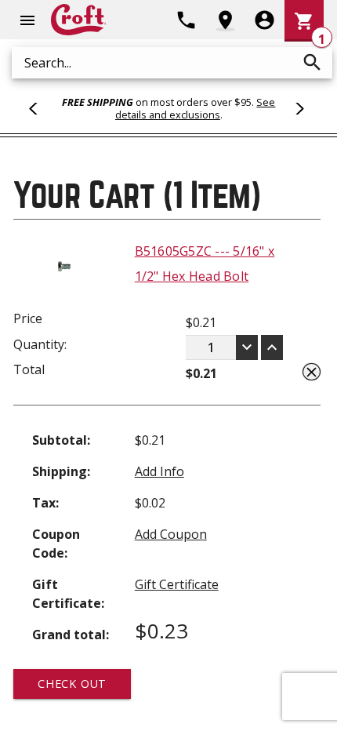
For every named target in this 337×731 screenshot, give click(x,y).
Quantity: (40, 344)
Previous (40, 108)
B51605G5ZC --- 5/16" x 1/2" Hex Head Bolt (205, 263)
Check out (72, 683)
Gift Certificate (177, 584)
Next (297, 108)
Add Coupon (171, 534)
